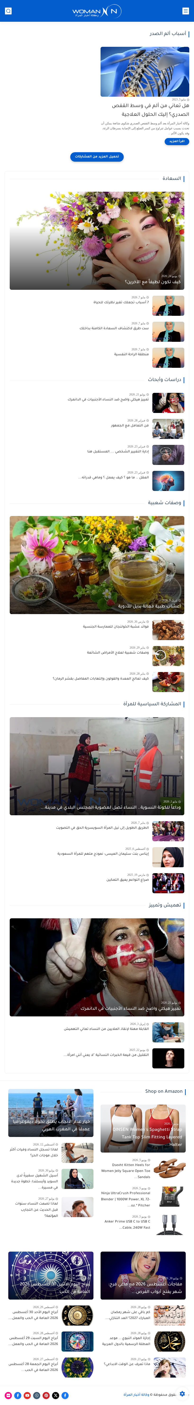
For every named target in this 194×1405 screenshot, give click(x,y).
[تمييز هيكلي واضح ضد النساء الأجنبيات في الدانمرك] (168, 403)
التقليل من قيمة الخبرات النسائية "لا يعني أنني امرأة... (106, 1055)
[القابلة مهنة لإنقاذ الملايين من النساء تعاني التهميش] (168, 1032)
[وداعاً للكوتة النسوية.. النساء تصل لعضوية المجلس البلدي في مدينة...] (97, 766)
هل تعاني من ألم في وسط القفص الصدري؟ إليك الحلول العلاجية (150, 111)
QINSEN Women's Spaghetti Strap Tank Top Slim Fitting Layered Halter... (147, 1138)
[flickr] (8, 1395)
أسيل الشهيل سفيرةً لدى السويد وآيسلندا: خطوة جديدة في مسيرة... (34, 1182)
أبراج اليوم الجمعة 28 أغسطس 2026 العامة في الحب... (33, 1368)
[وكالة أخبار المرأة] (97, 11)
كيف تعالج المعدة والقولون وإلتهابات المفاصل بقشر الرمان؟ (101, 679)
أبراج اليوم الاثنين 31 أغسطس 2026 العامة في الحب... (55, 1288)
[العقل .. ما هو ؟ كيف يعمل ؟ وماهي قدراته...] (168, 481)
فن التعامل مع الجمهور (130, 426)
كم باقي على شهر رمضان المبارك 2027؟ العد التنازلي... (128, 1316)
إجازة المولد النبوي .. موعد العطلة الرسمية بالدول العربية (126, 1342)
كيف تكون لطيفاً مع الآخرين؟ (153, 282)
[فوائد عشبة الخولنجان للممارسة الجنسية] (168, 630)
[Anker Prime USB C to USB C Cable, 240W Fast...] (170, 1225)
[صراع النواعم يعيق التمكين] (168, 883)
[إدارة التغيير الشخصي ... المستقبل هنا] (168, 455)
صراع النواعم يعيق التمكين (127, 880)
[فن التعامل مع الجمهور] (168, 429)
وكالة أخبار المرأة (136, 1395)
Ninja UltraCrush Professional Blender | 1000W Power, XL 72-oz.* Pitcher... (125, 1200)
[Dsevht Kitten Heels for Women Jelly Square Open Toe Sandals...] (170, 1168)
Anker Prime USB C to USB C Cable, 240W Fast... (127, 1225)
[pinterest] (46, 1395)
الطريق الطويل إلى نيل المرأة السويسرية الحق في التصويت (102, 828)
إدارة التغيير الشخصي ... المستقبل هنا (118, 452)
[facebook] (65, 1395)
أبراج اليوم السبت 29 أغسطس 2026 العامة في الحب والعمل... (33, 1342)
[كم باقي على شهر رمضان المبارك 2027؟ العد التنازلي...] (170, 1315)
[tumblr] (36, 1395)
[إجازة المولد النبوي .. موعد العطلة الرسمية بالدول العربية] (170, 1341)
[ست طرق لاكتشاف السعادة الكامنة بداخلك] (168, 332)
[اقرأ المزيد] (177, 141)
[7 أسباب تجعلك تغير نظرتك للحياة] (168, 306)
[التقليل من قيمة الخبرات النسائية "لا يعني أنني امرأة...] (168, 1058)
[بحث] (8, 11)
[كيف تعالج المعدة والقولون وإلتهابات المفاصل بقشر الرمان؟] (168, 682)
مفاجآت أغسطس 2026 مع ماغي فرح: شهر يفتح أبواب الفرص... (145, 1288)
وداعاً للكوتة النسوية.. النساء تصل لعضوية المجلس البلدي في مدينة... (111, 808)
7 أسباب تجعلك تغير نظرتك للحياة (121, 303)
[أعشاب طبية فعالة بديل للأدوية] (97, 565)
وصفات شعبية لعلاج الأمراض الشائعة (118, 653)
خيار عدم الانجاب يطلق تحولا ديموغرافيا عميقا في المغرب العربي (51, 1126)
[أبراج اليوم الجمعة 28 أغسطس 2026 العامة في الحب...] (77, 1367)
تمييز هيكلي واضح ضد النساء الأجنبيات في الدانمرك (108, 400)
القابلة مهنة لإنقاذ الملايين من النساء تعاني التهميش (106, 1029)
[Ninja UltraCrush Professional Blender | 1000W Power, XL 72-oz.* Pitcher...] (170, 1197)
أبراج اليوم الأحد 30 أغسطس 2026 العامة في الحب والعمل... (33, 1316)
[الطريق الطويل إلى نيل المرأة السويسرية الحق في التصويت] (168, 831)
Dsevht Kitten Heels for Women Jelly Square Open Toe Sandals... (125, 1172)
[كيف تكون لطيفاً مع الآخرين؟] (97, 241)
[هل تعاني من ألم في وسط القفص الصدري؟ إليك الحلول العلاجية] (145, 72)
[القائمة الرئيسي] (185, 11)
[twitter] (55, 1395)
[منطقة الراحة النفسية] (168, 358)
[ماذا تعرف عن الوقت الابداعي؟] (170, 1367)
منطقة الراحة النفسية (131, 355)
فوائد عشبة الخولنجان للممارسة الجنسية (116, 627)
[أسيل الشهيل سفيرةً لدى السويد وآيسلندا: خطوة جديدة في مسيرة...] (77, 1179)
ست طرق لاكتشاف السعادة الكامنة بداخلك (114, 329)
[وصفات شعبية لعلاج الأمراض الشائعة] (168, 656)
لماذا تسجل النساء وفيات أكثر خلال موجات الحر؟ (34, 1153)
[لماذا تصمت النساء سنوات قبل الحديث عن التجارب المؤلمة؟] (77, 1207)
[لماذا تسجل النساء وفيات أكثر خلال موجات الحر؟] (77, 1153)
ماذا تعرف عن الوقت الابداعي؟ (127, 1364)
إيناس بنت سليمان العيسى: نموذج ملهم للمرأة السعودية (103, 854)
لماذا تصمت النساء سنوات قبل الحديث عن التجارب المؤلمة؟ (36, 1210)
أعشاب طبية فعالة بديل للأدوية (149, 606)
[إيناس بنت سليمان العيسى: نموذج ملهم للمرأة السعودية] (168, 857)
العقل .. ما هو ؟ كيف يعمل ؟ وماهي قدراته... (113, 478)
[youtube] (27, 1395)
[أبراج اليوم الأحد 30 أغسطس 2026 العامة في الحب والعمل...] (77, 1315)
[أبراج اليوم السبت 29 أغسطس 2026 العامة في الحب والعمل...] (77, 1341)
